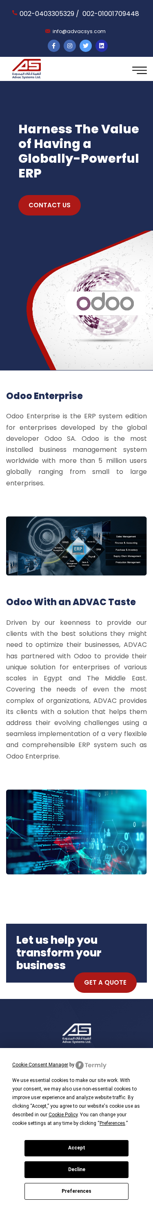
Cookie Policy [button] (63, 1115)
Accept (76, 1148)
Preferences (76, 1191)
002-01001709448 (110, 13)
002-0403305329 (47, 13)
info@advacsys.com (79, 31)
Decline (76, 1169)
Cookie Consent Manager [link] (40, 1065)
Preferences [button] (112, 1123)
